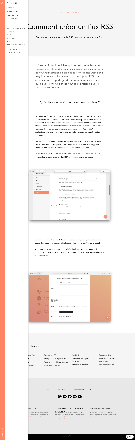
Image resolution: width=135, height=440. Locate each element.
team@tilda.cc (63, 419)
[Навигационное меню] (2, 3)
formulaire (33, 417)
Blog (91, 389)
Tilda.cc (49, 389)
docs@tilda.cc (95, 417)
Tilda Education (62, 389)
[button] (130, 437)
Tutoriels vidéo (78, 389)
